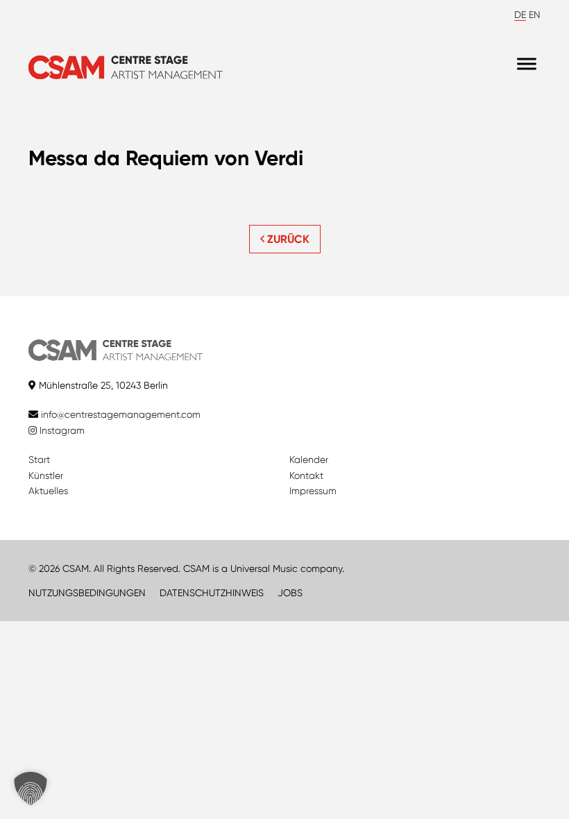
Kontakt (306, 475)
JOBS (290, 592)
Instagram (61, 430)
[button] (30, 788)
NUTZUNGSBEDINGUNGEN (87, 592)
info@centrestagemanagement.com (121, 414)
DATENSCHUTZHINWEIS (212, 592)
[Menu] (526, 64)
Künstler (45, 475)
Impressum (313, 490)
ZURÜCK (286, 239)
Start (39, 459)
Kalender (308, 459)
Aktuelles (48, 490)
